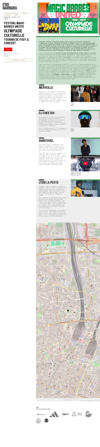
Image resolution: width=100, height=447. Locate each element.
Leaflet (81, 400)
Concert (25, 13)
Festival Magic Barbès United (14, 25)
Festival (7, 15)
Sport (16, 15)
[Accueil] (10, 6)
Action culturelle (11, 13)
